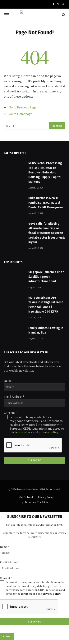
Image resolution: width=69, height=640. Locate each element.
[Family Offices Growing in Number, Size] (14, 332)
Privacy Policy (46, 497)
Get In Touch (26, 497)
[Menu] (6, 14)
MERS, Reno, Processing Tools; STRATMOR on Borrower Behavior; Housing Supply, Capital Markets (45, 172)
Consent (10, 413)
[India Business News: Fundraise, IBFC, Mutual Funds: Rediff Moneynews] (14, 202)
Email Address (14, 397)
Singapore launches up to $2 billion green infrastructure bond (46, 276)
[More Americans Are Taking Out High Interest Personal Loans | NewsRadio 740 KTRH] (14, 302)
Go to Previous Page (22, 107)
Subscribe (34, 460)
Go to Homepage (20, 114)
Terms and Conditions (37, 502)
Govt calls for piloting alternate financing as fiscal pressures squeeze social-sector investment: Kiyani (46, 233)
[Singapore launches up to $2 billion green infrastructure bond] (14, 276)
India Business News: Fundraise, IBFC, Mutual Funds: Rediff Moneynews (45, 202)
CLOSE (7, 636)
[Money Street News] (34, 15)
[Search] (63, 14)
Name (8, 381)
